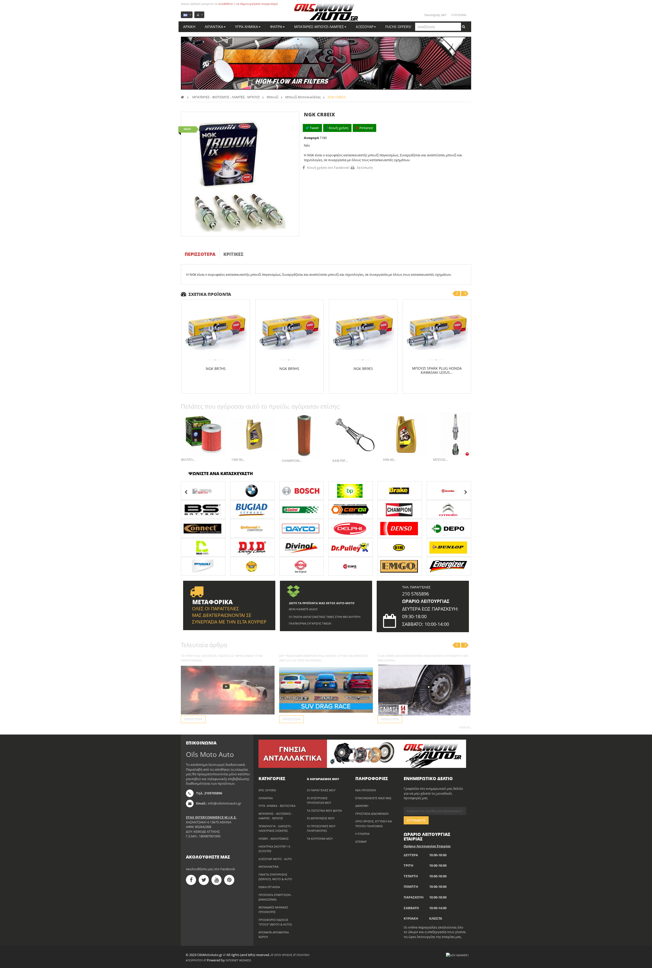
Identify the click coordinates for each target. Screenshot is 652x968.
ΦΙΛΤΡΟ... (188, 459)
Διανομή (361, 806)
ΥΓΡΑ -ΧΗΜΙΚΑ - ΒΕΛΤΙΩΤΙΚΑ (277, 806)
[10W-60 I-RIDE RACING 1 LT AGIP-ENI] (405, 434)
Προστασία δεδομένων (371, 813)
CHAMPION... (292, 460)
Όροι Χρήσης (283, 955)
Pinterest (366, 128)
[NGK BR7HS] (215, 331)
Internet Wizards (238, 960)
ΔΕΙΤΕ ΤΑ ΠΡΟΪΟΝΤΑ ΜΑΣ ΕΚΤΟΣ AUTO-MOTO (322, 603)
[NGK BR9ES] (363, 331)
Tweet (314, 128)
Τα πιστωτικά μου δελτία (324, 810)
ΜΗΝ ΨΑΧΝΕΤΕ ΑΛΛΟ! (303, 609)
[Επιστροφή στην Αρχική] (182, 97)
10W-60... (389, 459)
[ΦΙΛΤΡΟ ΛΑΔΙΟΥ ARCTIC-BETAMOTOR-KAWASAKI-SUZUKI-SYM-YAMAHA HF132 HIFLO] (203, 434)
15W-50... (238, 459)
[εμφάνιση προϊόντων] (203, 490)
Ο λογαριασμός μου (323, 779)
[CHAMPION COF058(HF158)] (304, 435)
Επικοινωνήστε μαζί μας (373, 798)
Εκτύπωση (365, 167)
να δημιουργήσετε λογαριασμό (257, 4)
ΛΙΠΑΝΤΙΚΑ (266, 798)
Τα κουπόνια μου (320, 838)
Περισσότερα (200, 254)
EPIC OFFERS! (267, 790)
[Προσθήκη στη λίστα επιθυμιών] (217, 381)
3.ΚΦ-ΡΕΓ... (340, 460)
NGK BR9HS (289, 368)
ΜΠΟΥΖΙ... (440, 459)
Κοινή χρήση (338, 128)
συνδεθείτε (225, 4)
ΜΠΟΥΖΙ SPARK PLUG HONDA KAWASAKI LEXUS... (437, 370)
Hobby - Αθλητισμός (274, 838)
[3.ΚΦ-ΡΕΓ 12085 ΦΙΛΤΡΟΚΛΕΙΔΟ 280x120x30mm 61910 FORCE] (354, 435)
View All (465, 727)
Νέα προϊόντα (365, 790)
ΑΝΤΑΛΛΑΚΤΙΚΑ (269, 866)
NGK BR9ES (363, 368)
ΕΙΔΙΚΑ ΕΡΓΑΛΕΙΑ (269, 887)
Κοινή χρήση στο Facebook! (328, 167)
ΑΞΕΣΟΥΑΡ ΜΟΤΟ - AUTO (275, 859)
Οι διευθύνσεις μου (320, 818)
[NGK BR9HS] (289, 331)
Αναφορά (311, 137)
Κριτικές (233, 254)
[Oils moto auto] (326, 12)
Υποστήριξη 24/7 (435, 15)
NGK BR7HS (216, 368)
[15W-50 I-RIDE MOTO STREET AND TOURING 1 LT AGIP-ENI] (254, 434)
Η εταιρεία (362, 834)
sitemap (361, 841)
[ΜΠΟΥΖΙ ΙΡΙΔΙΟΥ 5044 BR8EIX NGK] (455, 434)
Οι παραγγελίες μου (321, 790)
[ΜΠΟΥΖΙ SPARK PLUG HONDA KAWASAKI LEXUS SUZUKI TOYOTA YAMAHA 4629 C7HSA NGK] (437, 331)
